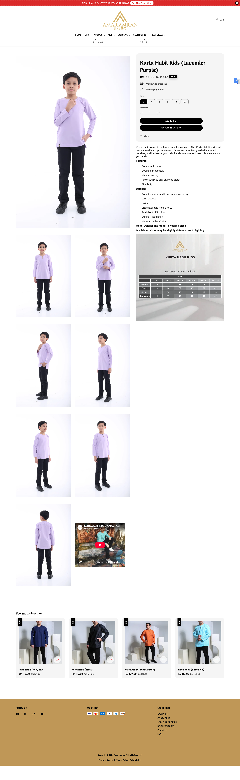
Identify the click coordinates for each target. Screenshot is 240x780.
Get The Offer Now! (142, 3)
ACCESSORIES (139, 35)
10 (176, 101)
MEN (87, 35)
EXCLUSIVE (123, 35)
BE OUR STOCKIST (166, 726)
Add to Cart (171, 120)
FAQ (160, 734)
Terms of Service (106, 760)
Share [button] (146, 135)
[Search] (142, 42)
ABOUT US (163, 714)
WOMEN (98, 35)
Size (142, 96)
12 (184, 101)
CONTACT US (164, 718)
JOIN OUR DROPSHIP (167, 722)
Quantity (144, 107)
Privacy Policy (122, 760)
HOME (78, 35)
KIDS (110, 35)
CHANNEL (162, 730)
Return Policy (135, 760)
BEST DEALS (157, 35)
